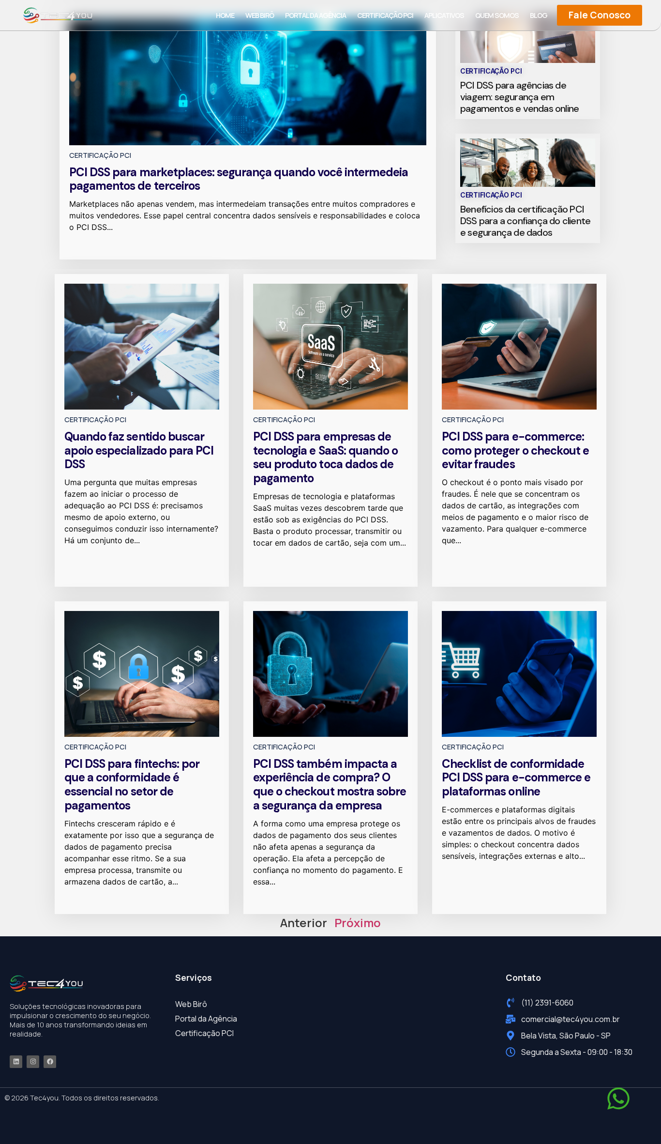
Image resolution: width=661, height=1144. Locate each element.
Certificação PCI (385, 15)
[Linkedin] (16, 1061)
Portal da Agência (315, 15)
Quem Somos (497, 15)
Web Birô (259, 15)
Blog (538, 15)
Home (225, 15)
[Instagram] (33, 1061)
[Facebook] (50, 1061)
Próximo (357, 922)
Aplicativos (444, 15)
